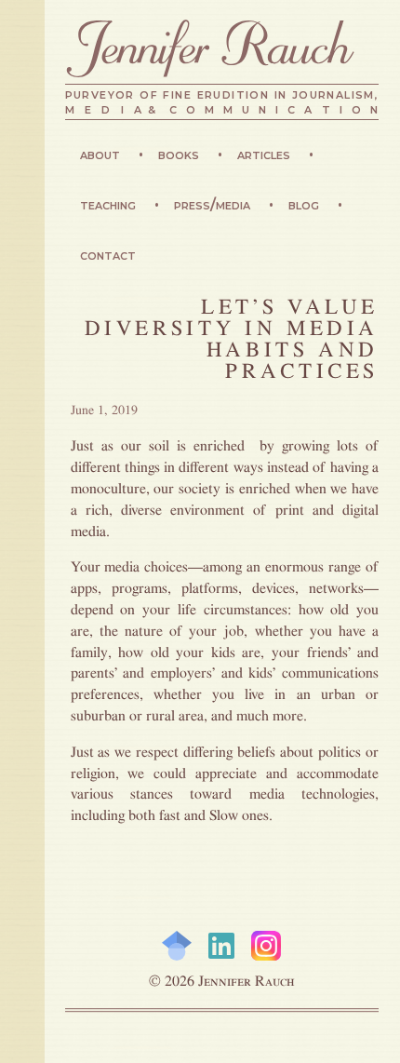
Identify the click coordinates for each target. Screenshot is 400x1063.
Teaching (110, 204)
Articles (265, 154)
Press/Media (214, 204)
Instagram (266, 946)
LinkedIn (221, 946)
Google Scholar (177, 946)
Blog (305, 204)
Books (180, 154)
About (102, 154)
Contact (108, 254)
